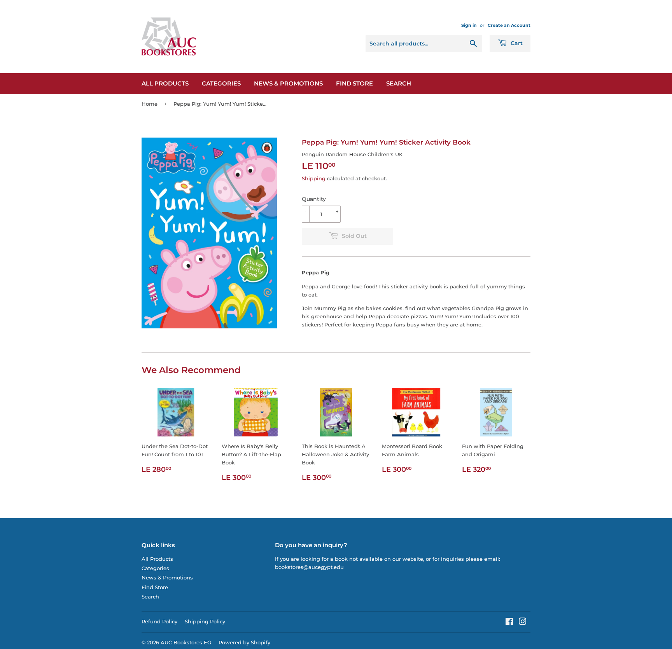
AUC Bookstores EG (186, 642)
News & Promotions (288, 83)
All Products (165, 83)
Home (150, 104)
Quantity (314, 198)
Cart (516, 43)
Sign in (469, 25)
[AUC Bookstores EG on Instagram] (523, 622)
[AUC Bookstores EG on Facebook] (509, 622)
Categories (221, 83)
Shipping (314, 178)
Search (398, 83)
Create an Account (509, 25)
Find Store (354, 83)
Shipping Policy (205, 621)
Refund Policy (159, 621)
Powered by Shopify (244, 642)
